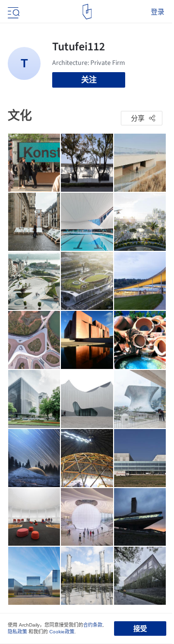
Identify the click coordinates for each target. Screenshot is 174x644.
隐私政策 (17, 631)
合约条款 (92, 625)
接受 (140, 628)
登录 (157, 11)
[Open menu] (12, 11)
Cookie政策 (61, 631)
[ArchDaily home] (87, 11)
